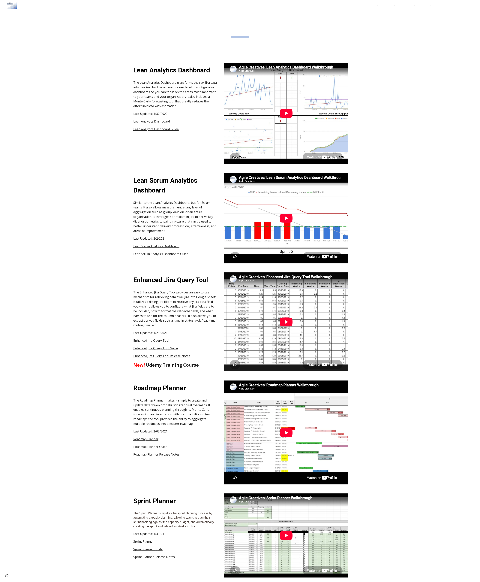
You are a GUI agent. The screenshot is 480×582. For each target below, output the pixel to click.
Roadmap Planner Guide (150, 447)
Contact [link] (422, 5)
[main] (240, 29)
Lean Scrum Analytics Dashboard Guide (160, 254)
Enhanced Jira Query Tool (151, 340)
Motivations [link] (366, 5)
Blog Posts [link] (404, 5)
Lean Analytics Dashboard (151, 121)
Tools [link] (384, 5)
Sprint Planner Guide (148, 549)
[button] (475, 5)
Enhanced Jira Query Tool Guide (155, 348)
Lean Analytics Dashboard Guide (156, 129)
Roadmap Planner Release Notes (156, 454)
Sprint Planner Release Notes (154, 557)
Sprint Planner (143, 541)
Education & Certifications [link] (451, 5)
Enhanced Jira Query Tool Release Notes (161, 356)
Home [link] (349, 5)
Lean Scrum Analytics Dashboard (156, 246)
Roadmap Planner (145, 439)
